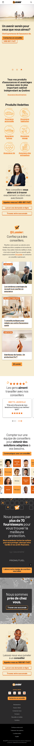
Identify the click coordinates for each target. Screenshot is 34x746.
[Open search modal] (31, 2)
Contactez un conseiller (12, 38)
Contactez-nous (17, 711)
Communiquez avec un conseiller (17, 453)
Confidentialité (17, 733)
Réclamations (17, 704)
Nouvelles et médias (17, 717)
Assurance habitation (24, 120)
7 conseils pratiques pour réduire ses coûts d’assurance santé (16, 322)
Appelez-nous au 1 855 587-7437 (17, 662)
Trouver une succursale (16, 607)
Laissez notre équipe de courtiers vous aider (17, 570)
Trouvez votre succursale (17, 213)
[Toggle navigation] (3, 2)
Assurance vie (9, 153)
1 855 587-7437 (9, 41)
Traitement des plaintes (17, 730)
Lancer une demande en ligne (17, 208)
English (17, 736)
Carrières (17, 720)
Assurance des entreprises (25, 154)
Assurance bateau (9, 137)
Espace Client (17, 707)
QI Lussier (18, 254)
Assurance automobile (9, 120)
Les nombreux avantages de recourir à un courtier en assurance (15, 288)
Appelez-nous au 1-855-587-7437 (17, 202)
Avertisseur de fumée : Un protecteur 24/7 (14, 355)
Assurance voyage (24, 137)
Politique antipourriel (17, 727)
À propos (17, 714)
